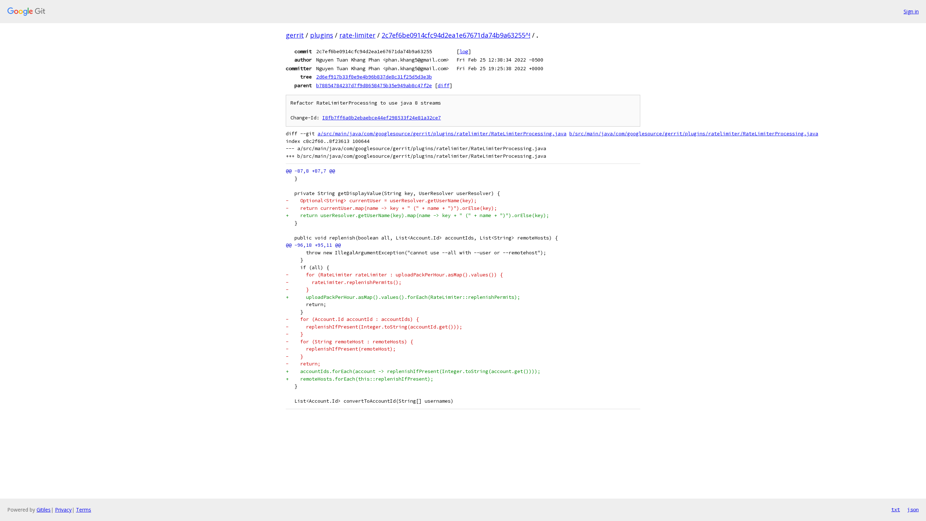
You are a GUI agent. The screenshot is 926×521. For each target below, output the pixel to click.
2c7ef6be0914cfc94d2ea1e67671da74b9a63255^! (456, 35)
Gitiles (44, 509)
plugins (321, 35)
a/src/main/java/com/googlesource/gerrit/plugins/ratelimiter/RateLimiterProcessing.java (442, 134)
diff (443, 85)
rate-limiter (357, 35)
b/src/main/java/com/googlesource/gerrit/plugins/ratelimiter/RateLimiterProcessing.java (693, 134)
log (463, 51)
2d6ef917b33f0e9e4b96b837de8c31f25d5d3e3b (374, 76)
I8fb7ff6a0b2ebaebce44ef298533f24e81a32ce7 (381, 118)
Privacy (63, 509)
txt (895, 509)
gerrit (295, 35)
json (913, 509)
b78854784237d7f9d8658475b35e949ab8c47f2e (374, 85)
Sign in (911, 11)
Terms (83, 509)
